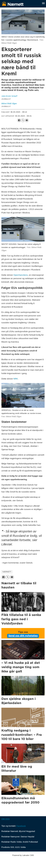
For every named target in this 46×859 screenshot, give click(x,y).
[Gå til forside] (20, 4)
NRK (15, 379)
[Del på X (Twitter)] (23, 120)
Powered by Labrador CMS (23, 855)
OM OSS (5, 819)
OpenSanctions (20, 275)
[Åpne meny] (43, 3)
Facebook (21, 826)
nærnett (7, 572)
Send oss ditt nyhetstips (23, 636)
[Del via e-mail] (27, 120)
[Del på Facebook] (19, 120)
